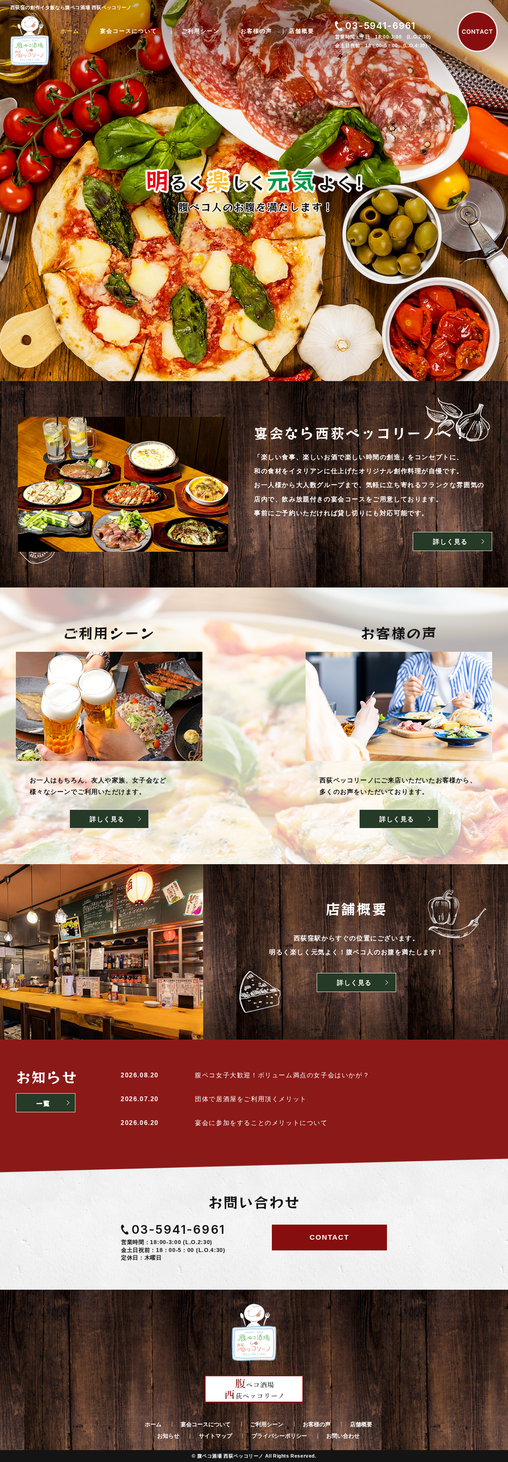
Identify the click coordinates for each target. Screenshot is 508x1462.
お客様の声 (257, 31)
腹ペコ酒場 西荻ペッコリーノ (230, 1456)
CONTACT (329, 1237)
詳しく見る (450, 541)
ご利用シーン (200, 31)
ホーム (69, 31)
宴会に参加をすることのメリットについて (261, 1122)
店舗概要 (301, 31)
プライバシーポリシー (279, 1436)
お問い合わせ (343, 1436)
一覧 (43, 1103)
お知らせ (168, 1436)
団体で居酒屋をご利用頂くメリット (251, 1099)
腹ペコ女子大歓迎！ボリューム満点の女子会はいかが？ (282, 1075)
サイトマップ (215, 1436)
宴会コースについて (129, 31)
